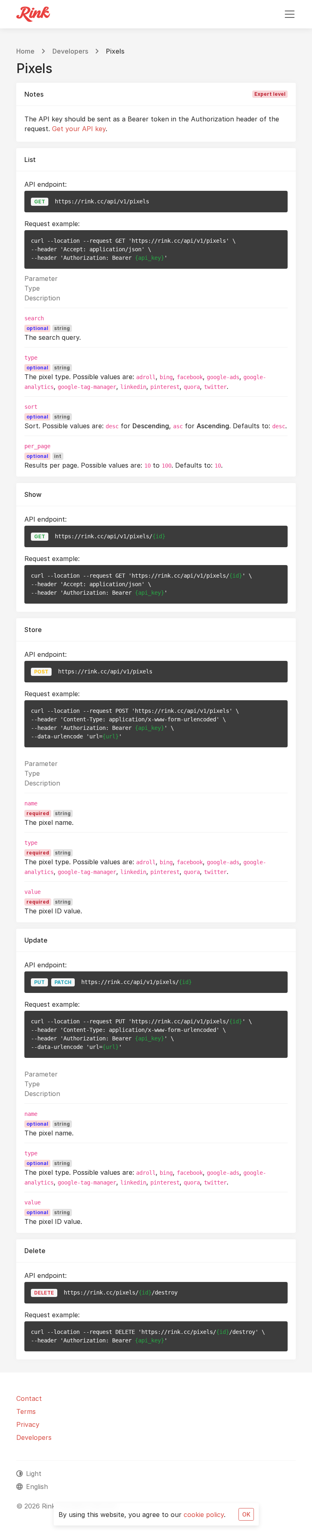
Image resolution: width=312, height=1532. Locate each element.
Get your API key (79, 129)
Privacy (27, 1424)
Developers (70, 51)
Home (25, 51)
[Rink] (33, 14)
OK (246, 1514)
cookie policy (204, 1514)
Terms (26, 1411)
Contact (29, 1398)
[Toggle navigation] (290, 14)
